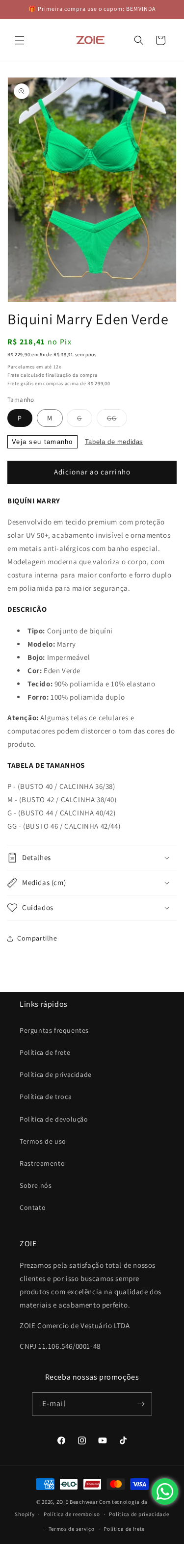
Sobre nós (36, 1185)
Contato (33, 1207)
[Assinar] (141, 1403)
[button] (19, 40)
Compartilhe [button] (37, 938)
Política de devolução (54, 1119)
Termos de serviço (72, 1528)
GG (117, 420)
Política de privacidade (56, 1074)
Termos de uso (43, 1141)
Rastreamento (42, 1163)
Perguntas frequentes (54, 1030)
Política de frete (45, 1052)
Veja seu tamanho (42, 441)
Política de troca (46, 1096)
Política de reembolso (72, 1514)
